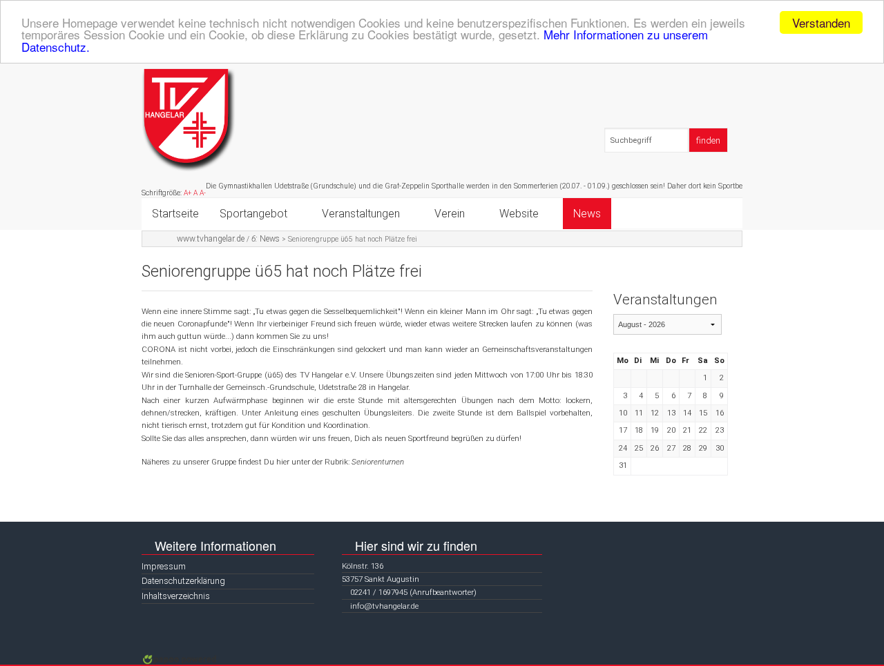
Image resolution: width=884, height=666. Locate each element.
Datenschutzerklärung (183, 581)
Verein (449, 213)
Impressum (164, 566)
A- (203, 192)
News (587, 213)
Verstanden (821, 22)
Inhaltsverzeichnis (176, 596)
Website (519, 213)
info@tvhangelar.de (384, 606)
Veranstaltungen (361, 213)
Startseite (175, 213)
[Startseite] (189, 120)
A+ (187, 192)
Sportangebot (253, 213)
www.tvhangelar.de (210, 239)
